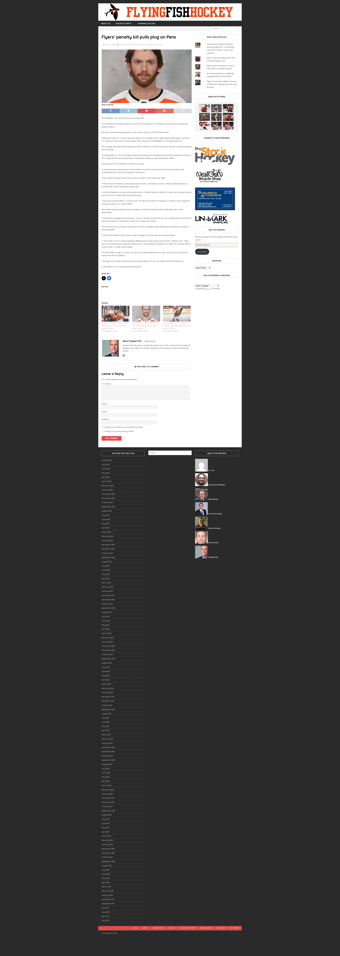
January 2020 (107, 794)
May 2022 (106, 675)
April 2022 (106, 680)
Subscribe (202, 252)
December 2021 (108, 697)
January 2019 (107, 844)
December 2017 (108, 899)
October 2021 (107, 705)
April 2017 (105, 916)
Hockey (149, 45)
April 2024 (106, 578)
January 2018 (107, 895)
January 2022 (107, 692)
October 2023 (107, 604)
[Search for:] (225, 28)
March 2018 (106, 887)
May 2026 (106, 473)
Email (104, 411)
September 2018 (108, 861)
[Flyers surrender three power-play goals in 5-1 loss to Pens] (115, 314)
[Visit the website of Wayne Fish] (124, 355)
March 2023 (106, 633)
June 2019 (106, 823)
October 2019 (107, 806)
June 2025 (106, 519)
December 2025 (108, 494)
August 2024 (107, 562)
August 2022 (107, 663)
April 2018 (105, 882)
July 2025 (105, 515)
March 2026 (106, 481)
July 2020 (106, 768)
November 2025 (108, 498)
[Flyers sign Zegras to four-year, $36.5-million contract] (228, 117)
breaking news (139, 45)
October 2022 (107, 654)
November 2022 (108, 650)
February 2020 (108, 790)
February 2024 (108, 587)
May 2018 (105, 878)
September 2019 (108, 811)
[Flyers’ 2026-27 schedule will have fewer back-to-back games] (204, 117)
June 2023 (106, 621)
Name (104, 404)
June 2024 (106, 570)
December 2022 (108, 646)
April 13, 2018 (110, 45)
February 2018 (107, 891)
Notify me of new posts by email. (119, 431)
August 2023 (107, 612)
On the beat (234, 928)
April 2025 (106, 528)
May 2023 (106, 625)
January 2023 (107, 642)
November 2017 (108, 903)
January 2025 (107, 540)
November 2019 (108, 802)
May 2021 (105, 726)
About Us (105, 23)
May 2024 (106, 574)
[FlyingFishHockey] (170, 19)
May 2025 (106, 523)
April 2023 (106, 629)
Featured (221, 928)
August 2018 (106, 866)
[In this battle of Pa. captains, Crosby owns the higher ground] (177, 314)
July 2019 (105, 819)
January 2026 (107, 490)
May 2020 (106, 777)
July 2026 (105, 464)
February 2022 (108, 688)
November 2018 (108, 853)
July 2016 (105, 920)
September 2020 (108, 760)
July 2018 (105, 870)
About (145, 928)
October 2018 (107, 857)
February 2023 (108, 637)
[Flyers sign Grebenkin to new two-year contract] (204, 108)
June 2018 (106, 874)
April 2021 (105, 730)
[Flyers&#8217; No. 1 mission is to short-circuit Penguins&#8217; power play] (146, 314)
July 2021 (105, 718)
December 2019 (108, 798)
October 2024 (107, 553)
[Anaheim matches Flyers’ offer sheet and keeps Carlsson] (228, 126)
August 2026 (107, 460)
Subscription (158, 928)
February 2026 (108, 485)
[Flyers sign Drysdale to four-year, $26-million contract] (228, 108)
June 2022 (106, 671)
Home (135, 928)
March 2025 (106, 532)
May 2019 (105, 828)
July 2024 (105, 566)
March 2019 (106, 836)
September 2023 (108, 608)
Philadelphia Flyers (187, 928)
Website (105, 419)
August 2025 (107, 511)
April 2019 (105, 832)
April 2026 (106, 477)
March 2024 (106, 583)
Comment (106, 384)
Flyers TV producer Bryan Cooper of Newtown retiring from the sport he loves (222, 84)
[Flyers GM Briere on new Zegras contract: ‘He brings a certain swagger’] (216, 117)
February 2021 (107, 739)
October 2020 (107, 756)
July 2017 (105, 908)
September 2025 (108, 507)
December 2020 (108, 747)
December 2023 (108, 595)
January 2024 (107, 591)
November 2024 (108, 549)
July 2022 (105, 667)
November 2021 (108, 701)
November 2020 (108, 751)
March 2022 (106, 684)
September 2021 (108, 709)
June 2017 (106, 912)
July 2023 (105, 616)
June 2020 (106, 773)
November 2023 (108, 600)
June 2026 (106, 469)
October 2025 (107, 502)
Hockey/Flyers (123, 23)
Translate (216, 288)
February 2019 (107, 840)
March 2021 (106, 735)
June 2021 (106, 722)
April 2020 (106, 781)
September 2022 (108, 659)
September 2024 (108, 557)
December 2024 (108, 545)
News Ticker (158, 45)
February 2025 (108, 536)
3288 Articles (149, 341)
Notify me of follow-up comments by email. (124, 427)
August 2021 (106, 713)
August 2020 (107, 764)
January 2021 (107, 743)
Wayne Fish (124, 45)
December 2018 (108, 849)
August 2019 (106, 815)
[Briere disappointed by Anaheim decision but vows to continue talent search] (216, 126)
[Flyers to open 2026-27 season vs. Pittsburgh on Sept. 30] (204, 126)
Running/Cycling (146, 23)
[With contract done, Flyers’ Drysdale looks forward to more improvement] (216, 108)
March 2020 (106, 785)
